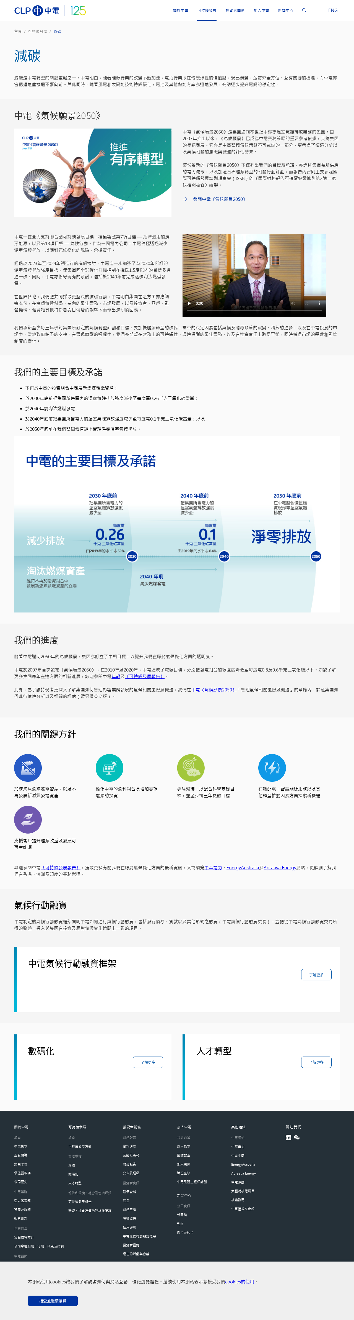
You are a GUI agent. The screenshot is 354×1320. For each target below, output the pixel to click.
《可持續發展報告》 (145, 676)
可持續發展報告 (60, 867)
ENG (333, 10)
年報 (115, 676)
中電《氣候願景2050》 (213, 690)
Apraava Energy (280, 867)
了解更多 (316, 975)
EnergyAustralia (243, 867)
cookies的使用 (239, 1282)
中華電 (211, 867)
